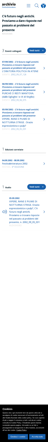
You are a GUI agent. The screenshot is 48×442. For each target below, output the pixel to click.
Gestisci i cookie (17, 437)
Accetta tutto (37, 437)
